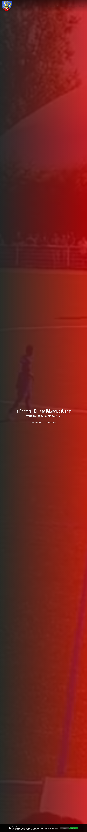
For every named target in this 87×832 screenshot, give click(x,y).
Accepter (74, 828)
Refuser (65, 828)
